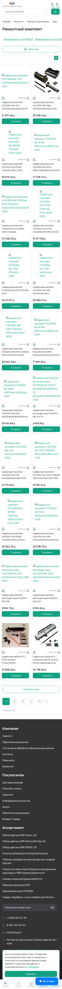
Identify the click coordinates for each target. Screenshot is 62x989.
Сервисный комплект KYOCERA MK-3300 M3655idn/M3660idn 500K (15, 413)
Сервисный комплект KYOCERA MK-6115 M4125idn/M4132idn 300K (14, 475)
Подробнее (33, 966)
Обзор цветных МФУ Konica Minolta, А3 (23, 841)
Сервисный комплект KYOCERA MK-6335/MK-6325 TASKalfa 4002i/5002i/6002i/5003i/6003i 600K (15, 228)
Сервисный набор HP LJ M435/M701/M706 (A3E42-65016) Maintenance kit (46, 659)
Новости (7, 736)
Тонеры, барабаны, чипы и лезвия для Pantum (28, 897)
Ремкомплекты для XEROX (18, 39)
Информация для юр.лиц (16, 800)
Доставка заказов (12, 782)
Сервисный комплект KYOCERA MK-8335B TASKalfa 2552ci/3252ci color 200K (13, 536)
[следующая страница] (46, 701)
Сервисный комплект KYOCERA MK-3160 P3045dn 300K (15, 290)
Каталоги (18, 21)
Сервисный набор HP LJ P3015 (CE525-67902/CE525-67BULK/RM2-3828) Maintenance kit (13, 660)
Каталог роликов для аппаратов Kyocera (25, 853)
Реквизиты (8, 760)
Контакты (7, 754)
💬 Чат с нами (46, 981)
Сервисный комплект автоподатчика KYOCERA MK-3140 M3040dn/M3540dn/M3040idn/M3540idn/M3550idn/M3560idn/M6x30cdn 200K (46, 598)
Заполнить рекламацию (15, 813)
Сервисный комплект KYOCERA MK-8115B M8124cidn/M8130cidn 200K (46, 351)
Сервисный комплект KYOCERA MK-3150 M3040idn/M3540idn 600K (46, 536)
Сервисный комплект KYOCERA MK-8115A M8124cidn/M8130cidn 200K (46, 167)
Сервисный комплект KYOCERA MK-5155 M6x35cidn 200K (43, 290)
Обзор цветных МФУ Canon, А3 (19, 835)
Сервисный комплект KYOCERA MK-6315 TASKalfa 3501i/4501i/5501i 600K (15, 351)
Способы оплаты (11, 788)
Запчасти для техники (38, 21)
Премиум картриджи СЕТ (16, 885)
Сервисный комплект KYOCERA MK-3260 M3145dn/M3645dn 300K (45, 105)
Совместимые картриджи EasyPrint (22, 879)
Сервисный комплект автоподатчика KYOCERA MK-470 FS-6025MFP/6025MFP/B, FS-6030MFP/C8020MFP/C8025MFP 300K (46, 413)
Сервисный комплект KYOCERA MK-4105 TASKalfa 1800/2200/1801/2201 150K (46, 475)
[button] (55, 12)
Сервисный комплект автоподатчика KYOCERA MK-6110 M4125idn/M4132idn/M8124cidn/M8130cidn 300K (15, 598)
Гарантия (7, 794)
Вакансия (7, 766)
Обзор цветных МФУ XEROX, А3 (19, 847)
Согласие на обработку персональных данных (28, 748)
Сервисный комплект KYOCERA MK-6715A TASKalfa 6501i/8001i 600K (46, 228)
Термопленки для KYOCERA (17, 891)
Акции (5, 807)
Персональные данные (15, 742)
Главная (6, 21)
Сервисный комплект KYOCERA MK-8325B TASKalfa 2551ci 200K (12, 167)
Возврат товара (11, 819)
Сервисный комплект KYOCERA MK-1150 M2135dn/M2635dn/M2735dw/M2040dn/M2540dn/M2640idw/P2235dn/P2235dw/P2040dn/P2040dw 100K (15, 105)
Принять (31, 974)
